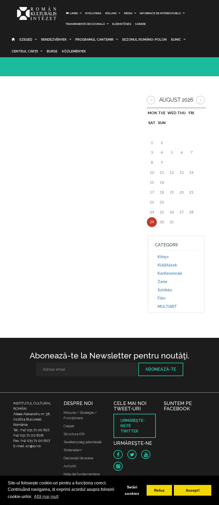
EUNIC (176, 39)
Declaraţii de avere (78, 458)
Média (128, 13)
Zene (162, 282)
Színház (165, 290)
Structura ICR (74, 434)
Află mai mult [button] (46, 496)
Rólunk (111, 13)
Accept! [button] (193, 490)
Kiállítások (167, 265)
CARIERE (140, 23)
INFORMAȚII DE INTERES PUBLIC (160, 13)
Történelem (73, 450)
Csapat (69, 426)
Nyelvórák (93, 13)
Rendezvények (54, 39)
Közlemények (74, 51)
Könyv (163, 257)
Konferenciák (170, 273)
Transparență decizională (85, 23)
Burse (52, 51)
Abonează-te (160, 369)
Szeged (25, 39)
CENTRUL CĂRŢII (24, 51)
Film (161, 298)
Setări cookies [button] (132, 490)
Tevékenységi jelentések (83, 442)
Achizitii (70, 466)
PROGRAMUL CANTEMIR (94, 39)
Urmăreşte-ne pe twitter (132, 425)
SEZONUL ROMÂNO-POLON (144, 39)
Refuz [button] (159, 490)
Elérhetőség (121, 23)
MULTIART (167, 306)
